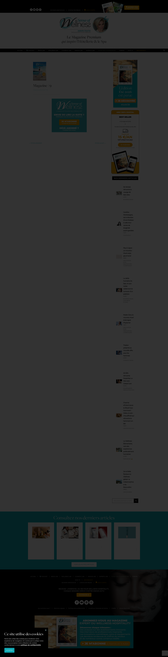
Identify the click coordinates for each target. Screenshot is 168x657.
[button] (45, 630)
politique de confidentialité (31, 645)
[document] (84, 328)
